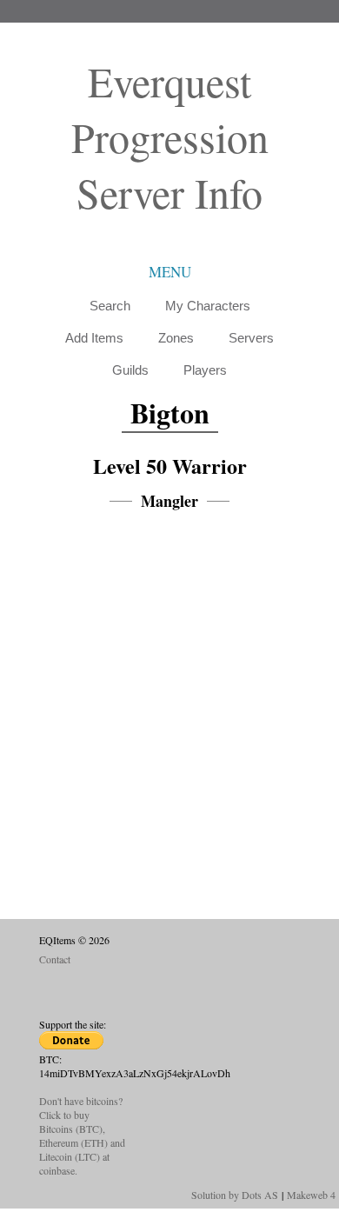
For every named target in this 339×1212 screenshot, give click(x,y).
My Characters (207, 305)
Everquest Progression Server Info (170, 136)
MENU (170, 272)
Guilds (130, 370)
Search (110, 305)
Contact (54, 959)
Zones (176, 337)
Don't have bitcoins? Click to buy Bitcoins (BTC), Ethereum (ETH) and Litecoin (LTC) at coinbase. (82, 1135)
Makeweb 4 (311, 1195)
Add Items (94, 337)
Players (205, 370)
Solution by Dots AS (234, 1195)
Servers (251, 337)
